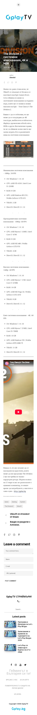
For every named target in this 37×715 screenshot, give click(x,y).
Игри (22, 50)
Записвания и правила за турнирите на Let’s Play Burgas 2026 (24, 635)
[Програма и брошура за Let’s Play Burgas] (10, 624)
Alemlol (12, 77)
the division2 (9, 506)
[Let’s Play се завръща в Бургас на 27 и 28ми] (10, 647)
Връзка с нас (11, 680)
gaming (14, 502)
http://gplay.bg (20, 491)
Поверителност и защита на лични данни (17, 687)
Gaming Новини (10, 50)
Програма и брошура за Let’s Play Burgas (25, 624)
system (22, 502)
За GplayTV (24, 680)
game (6, 502)
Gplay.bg (17, 694)
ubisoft (19, 506)
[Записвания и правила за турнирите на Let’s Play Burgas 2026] (10, 633)
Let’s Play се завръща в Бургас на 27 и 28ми (24, 648)
